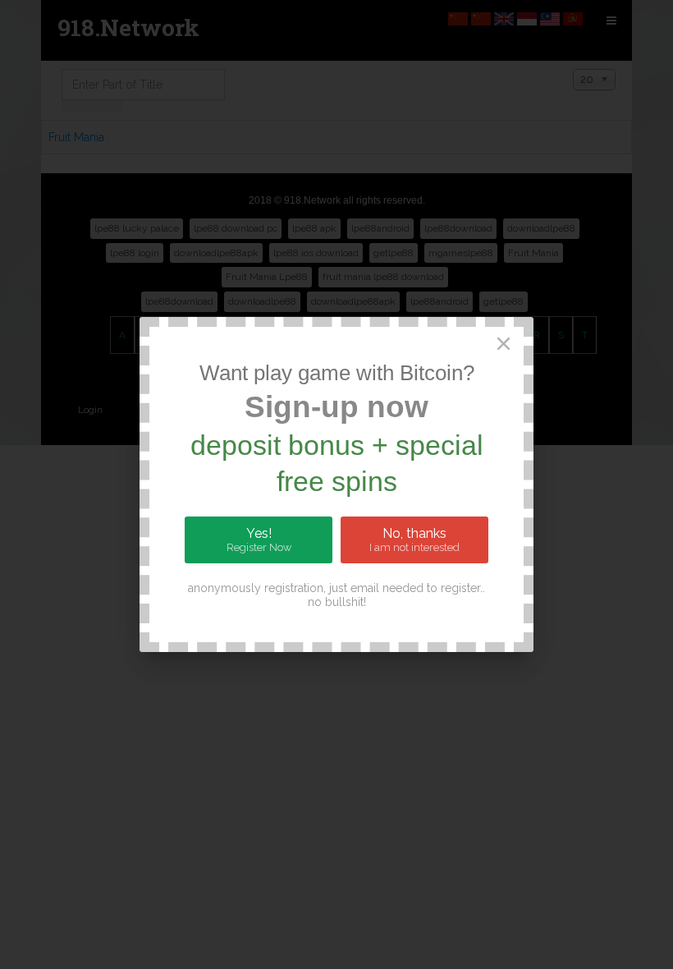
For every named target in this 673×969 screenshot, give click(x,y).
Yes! (259, 539)
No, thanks (414, 539)
